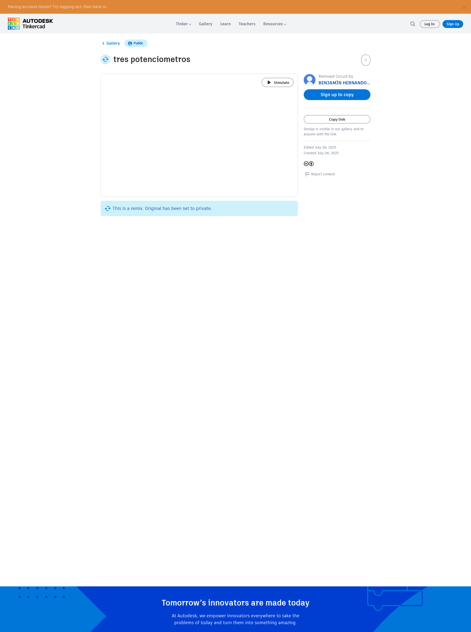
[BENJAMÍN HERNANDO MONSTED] (309, 80)
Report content (323, 174)
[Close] (464, 7)
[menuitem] (183, 24)
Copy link (337, 119)
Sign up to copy (337, 94)
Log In (430, 24)
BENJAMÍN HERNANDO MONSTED (353, 83)
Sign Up (452, 24)
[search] (412, 23)
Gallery (113, 43)
